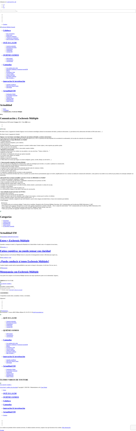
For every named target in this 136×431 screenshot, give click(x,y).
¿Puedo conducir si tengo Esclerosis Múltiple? (24, 261)
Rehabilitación (9, 99)
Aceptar (2, 430)
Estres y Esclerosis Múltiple (14, 240)
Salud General (9, 101)
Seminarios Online (11, 94)
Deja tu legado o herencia (12, 39)
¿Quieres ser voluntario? (12, 38)
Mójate (8, 70)
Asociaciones (9, 61)
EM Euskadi (9, 58)
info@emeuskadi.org (38, 312)
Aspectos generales (11, 46)
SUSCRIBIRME (4, 293)
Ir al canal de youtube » (6, 283)
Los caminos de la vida (12, 68)
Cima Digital (44, 387)
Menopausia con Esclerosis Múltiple (19, 271)
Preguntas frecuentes (11, 47)
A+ (4, 7)
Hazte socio (9, 35)
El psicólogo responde (11, 95)
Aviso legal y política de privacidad (15, 289)
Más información (66, 427)
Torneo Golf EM (10, 75)
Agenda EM (9, 51)
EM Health (9, 87)
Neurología (9, 97)
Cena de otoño (10, 73)
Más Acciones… (10, 78)
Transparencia (9, 60)
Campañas (7, 65)
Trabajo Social (9, 98)
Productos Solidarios (11, 36)
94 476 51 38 (11, 2)
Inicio (4, 109)
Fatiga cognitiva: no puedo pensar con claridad (25, 251)
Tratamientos (9, 49)
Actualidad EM (9, 91)
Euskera (5, 24)
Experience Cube (10, 72)
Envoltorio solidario (11, 76)
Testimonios (9, 50)
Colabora (7, 30)
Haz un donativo (10, 33)
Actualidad (6, 110)
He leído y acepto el (12, 289)
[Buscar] (16, 11)
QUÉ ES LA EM (10, 43)
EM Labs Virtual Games (12, 86)
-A (3, 4)
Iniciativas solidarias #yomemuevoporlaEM (17, 69)
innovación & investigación (14, 81)
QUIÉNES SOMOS (11, 55)
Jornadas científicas (11, 84)
